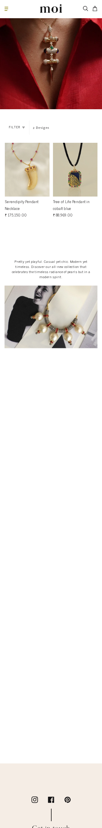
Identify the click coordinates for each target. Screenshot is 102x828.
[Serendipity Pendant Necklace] (27, 170)
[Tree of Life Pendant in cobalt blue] (75, 170)
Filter (14, 127)
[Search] (85, 8)
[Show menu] (6, 9)
